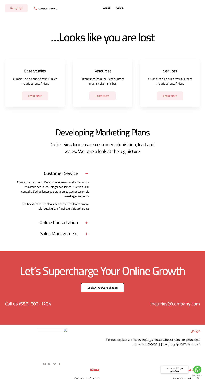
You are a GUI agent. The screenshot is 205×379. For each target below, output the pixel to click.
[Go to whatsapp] (197, 370)
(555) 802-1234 (35, 303)
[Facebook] (59, 364)
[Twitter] (54, 364)
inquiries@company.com (175, 303)
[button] (52, 173)
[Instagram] (49, 364)
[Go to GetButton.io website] (197, 376)
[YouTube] (44, 364)
